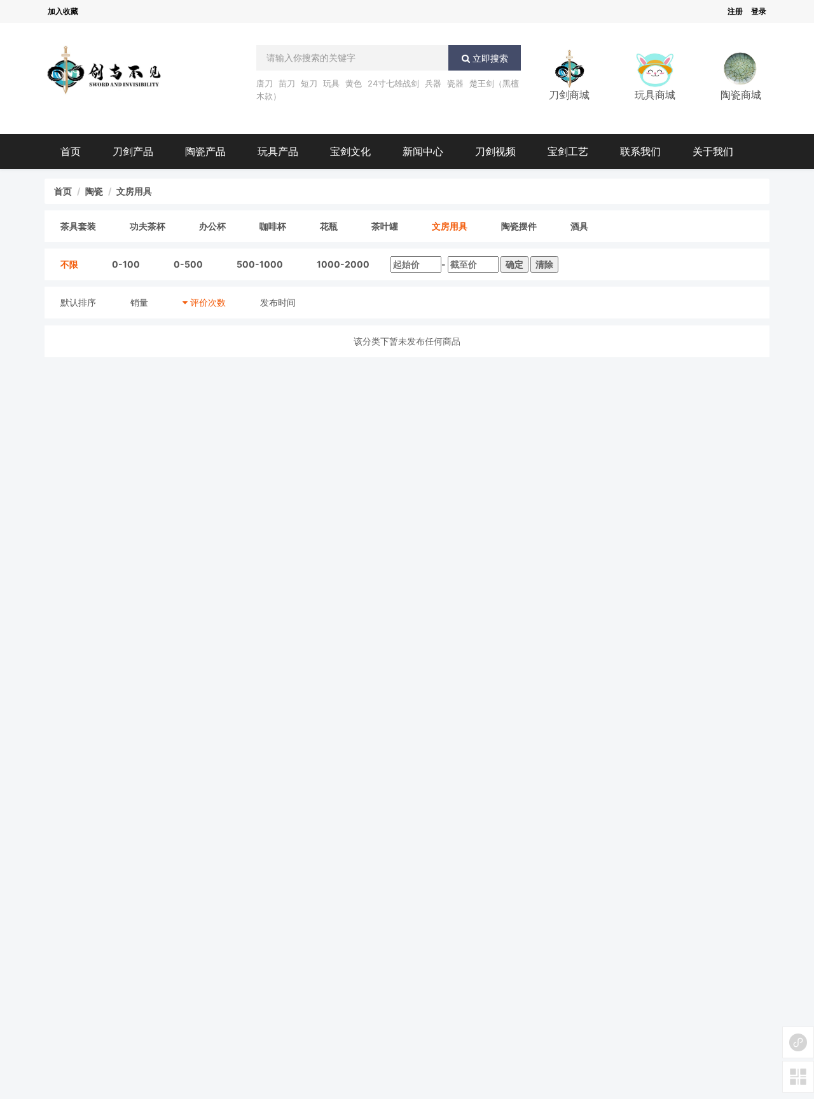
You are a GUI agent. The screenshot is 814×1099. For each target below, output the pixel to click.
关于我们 (713, 151)
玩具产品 (278, 151)
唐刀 (264, 83)
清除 (544, 264)
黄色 (353, 83)
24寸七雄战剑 (393, 83)
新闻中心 (423, 151)
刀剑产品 (133, 151)
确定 (514, 264)
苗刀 (287, 83)
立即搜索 (489, 58)
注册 (735, 11)
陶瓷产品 (205, 151)
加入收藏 (63, 11)
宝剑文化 (350, 151)
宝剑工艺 (568, 151)
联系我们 (640, 151)
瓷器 (455, 83)
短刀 (309, 83)
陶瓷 (94, 191)
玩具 (331, 83)
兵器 (433, 83)
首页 (70, 151)
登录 (758, 11)
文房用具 (134, 191)
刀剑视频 (495, 151)
